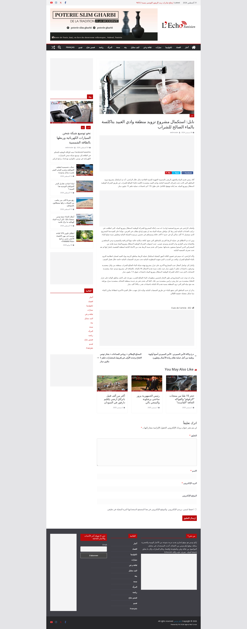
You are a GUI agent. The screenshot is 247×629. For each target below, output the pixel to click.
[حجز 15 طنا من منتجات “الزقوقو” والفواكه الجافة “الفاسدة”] (181, 377)
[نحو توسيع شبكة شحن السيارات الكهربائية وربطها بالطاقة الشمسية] (71, 112)
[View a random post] (53, 47)
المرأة (110, 47)
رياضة (101, 47)
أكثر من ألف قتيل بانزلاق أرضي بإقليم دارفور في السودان (114, 399)
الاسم (193, 470)
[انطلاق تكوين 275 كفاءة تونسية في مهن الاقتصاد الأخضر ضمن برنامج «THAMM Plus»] (84, 239)
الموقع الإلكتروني (189, 495)
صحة (118, 47)
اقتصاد (178, 47)
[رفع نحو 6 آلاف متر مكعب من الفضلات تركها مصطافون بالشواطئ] (84, 204)
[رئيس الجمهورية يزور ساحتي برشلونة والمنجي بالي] (146, 377)
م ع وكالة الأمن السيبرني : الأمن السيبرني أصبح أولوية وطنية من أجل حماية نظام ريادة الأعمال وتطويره (171, 356)
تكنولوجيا (168, 47)
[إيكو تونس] (194, 47)
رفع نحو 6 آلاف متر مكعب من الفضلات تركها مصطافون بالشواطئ (63, 203)
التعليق (193, 435)
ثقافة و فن (147, 47)
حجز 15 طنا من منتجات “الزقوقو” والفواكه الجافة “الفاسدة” (181, 399)
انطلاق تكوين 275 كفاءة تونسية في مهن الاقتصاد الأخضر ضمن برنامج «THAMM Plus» (65, 237)
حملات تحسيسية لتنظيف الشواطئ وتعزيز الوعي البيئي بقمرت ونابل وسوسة (63, 170)
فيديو (80, 47)
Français (70, 47)
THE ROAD (181, 624)
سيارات (158, 47)
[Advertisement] (146, 153)
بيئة (125, 47)
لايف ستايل (135, 47)
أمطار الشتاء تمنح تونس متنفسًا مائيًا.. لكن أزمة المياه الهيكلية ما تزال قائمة (63, 219)
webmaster (174, 132)
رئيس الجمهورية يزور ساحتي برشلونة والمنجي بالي (148, 399)
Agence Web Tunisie (191, 624)
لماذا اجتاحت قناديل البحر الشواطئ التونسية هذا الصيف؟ (64, 186)
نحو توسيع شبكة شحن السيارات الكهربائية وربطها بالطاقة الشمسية (74, 137)
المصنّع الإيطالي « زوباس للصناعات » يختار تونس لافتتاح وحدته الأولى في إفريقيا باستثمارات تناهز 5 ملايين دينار (121, 358)
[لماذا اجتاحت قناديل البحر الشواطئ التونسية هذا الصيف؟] (84, 188)
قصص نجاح (90, 47)
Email (104, 544)
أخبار (187, 47)
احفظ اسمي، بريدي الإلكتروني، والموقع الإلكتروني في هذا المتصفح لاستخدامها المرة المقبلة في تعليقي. (150, 509)
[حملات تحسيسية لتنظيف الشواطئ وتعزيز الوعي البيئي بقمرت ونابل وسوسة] (84, 171)
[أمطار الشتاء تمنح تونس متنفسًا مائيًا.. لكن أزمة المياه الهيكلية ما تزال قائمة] (84, 221)
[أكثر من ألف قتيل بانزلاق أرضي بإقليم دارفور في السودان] (112, 377)
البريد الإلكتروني (189, 483)
